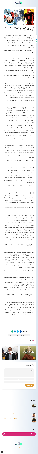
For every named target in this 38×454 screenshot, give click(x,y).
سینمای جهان (18, 340)
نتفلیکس (14, 340)
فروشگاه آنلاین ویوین (19, 447)
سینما (30, 11)
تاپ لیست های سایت (27, 340)
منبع (33, 321)
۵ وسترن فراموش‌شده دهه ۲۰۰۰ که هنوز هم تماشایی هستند (23, 403)
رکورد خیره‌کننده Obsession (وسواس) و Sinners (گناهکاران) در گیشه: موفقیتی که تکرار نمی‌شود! (17, 418)
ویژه (12, 340)
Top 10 (31, 340)
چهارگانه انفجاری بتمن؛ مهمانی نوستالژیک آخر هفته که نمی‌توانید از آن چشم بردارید (19, 408)
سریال (23, 340)
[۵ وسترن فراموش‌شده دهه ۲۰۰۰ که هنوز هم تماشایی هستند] (34, 405)
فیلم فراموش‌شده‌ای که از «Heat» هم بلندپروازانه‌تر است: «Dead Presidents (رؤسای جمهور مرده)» (17, 413)
